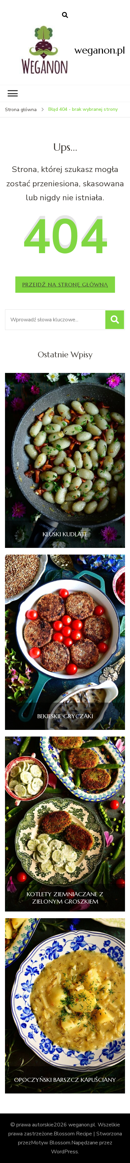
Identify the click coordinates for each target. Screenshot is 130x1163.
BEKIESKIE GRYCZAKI (65, 716)
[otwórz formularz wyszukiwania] (65, 15)
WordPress (64, 1151)
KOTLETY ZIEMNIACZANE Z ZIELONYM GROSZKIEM (65, 898)
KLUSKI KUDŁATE (65, 534)
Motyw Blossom (50, 1142)
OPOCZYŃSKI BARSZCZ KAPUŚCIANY (65, 1079)
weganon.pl (99, 50)
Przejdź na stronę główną (65, 284)
